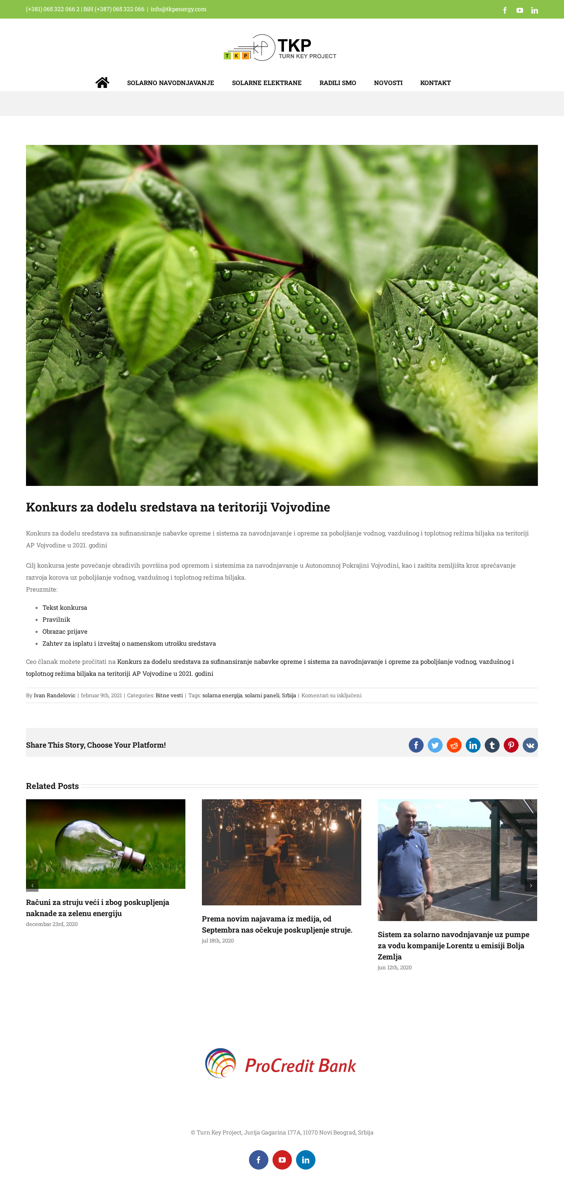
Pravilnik (56, 619)
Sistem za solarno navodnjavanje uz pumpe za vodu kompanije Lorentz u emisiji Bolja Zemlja (453, 945)
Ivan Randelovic (55, 695)
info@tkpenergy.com (179, 9)
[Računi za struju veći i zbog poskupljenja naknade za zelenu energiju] (105, 843)
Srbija (289, 695)
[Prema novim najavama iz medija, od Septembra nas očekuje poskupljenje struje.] (281, 852)
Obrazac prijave (65, 631)
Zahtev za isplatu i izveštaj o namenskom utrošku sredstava (129, 643)
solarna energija (222, 695)
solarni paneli (262, 695)
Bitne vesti (169, 695)
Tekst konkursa (65, 607)
